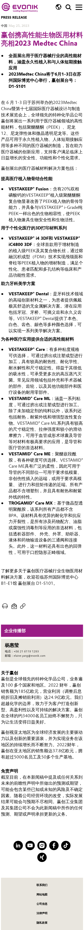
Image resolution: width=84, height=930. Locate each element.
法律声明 (42, 913)
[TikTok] (65, 845)
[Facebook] (53, 845)
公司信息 (42, 904)
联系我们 (42, 885)
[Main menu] (79, 6)
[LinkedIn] (18, 845)
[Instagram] (41, 845)
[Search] (68, 7)
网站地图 (42, 894)
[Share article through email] (14, 606)
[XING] (41, 857)
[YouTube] (30, 845)
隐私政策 (42, 922)
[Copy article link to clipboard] (22, 606)
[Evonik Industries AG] (20, 7)
